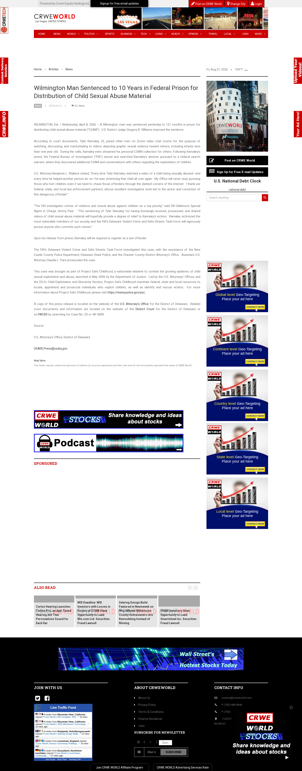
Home (41, 33)
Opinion (193, 33)
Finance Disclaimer (150, 718)
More (258, 33)
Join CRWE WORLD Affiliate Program (119, 767)
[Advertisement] (109, 394)
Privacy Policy (147, 704)
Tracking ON (75, 759)
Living (159, 33)
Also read (45, 587)
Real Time (62, 759)
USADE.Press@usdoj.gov (50, 348)
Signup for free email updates (119, 3)
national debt (237, 189)
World (71, 33)
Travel (213, 33)
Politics (89, 33)
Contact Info (228, 687)
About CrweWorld (154, 687)
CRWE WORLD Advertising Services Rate (183, 767)
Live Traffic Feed (63, 707)
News (57, 33)
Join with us (48, 687)
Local (228, 33)
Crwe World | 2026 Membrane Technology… (66, 724)
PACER (42, 314)
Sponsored (45, 463)
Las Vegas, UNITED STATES (50, 21)
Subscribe (173, 752)
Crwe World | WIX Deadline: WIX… (61, 717)
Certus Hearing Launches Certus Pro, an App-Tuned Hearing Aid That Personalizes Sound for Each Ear (53, 615)
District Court (145, 309)
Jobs (245, 33)
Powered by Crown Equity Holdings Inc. (65, 3)
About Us (144, 697)
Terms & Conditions (151, 711)
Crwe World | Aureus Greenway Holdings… (57, 743)
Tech (144, 33)
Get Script (50, 759)
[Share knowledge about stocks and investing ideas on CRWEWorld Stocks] (108, 419)
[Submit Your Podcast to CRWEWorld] (108, 443)
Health (175, 33)
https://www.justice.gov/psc (126, 292)
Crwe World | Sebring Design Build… (62, 734)
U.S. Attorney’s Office (134, 304)
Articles (54, 69)
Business (126, 33)
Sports (109, 33)
